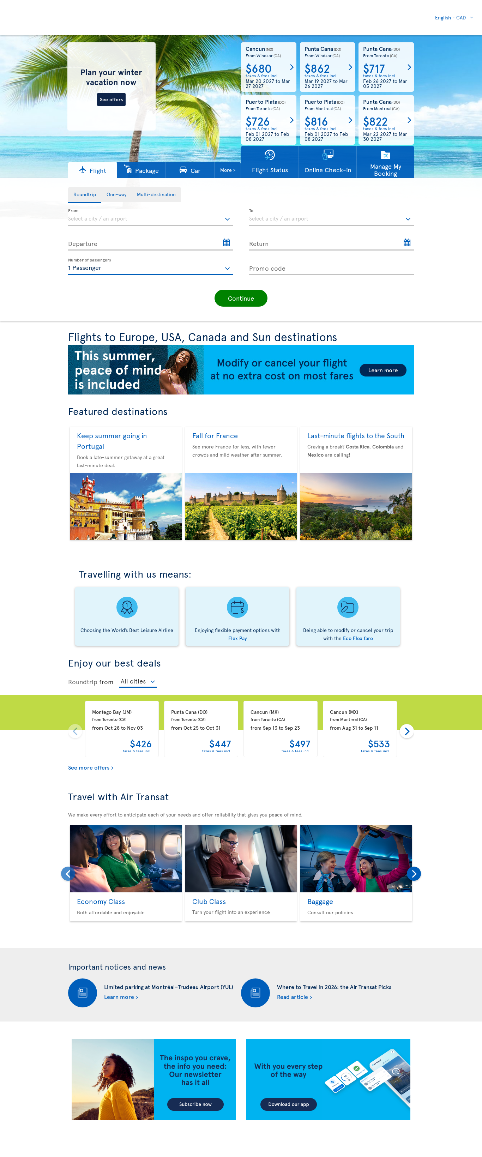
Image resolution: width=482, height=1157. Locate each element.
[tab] (84, 195)
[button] (92, 170)
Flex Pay (237, 638)
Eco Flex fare (358, 638)
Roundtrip (82, 681)
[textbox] (150, 217)
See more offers (88, 767)
